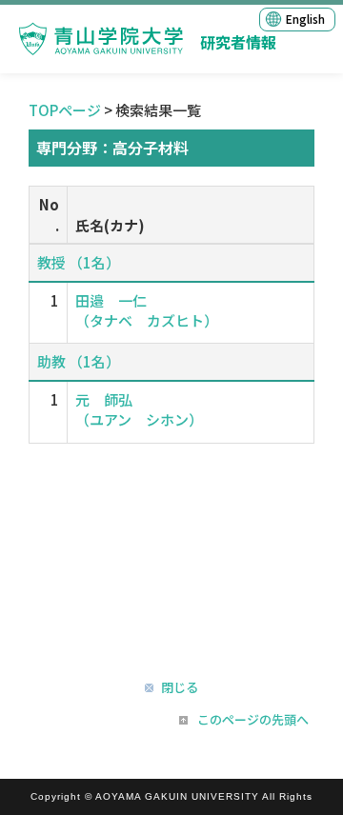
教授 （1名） (78, 262)
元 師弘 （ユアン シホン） (139, 409)
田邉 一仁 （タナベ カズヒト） (146, 310)
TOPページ (65, 110)
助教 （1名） (78, 361)
